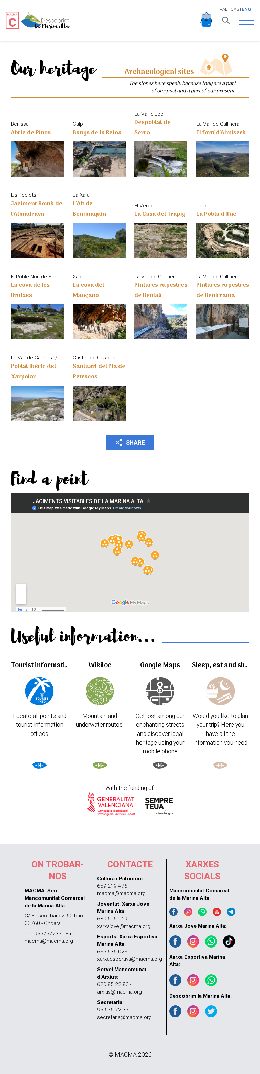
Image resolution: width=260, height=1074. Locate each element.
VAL (224, 9)
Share (130, 442)
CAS (235, 9)
